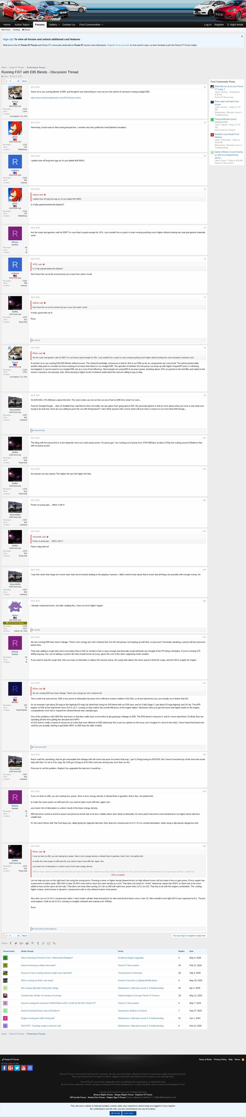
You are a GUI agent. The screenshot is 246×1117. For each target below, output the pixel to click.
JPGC (15, 137)
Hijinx (15, 615)
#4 (205, 189)
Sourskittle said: (39, 537)
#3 (205, 156)
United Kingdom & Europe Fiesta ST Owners (139, 995)
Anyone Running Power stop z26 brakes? (40, 1010)
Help (231, 1059)
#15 (204, 601)
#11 (204, 469)
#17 (204, 683)
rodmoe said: (38, 195)
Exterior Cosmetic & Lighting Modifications (137, 980)
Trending (16, 30)
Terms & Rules (205, 1059)
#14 (204, 570)
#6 (205, 259)
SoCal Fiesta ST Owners (225, 130)
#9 (205, 395)
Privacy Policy (220, 1059)
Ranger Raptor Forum (124, 1095)
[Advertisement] (123, 59)
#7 (205, 297)
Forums (40, 24)
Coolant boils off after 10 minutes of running (41, 995)
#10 (204, 438)
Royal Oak (23, 322)
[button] (31, 25)
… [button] (14, 81)
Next (24, 81)
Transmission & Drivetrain (130, 973)
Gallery (53, 24)
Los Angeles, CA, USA (18, 116)
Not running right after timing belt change (39, 988)
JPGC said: (37, 264)
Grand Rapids (21, 710)
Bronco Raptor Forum (103, 1095)
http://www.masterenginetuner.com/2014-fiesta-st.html (56, 97)
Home (7, 24)
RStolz (15, 242)
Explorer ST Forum (143, 1095)
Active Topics (22, 24)
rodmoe (15, 170)
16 (18, 81)
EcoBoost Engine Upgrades (131, 958)
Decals (27, 30)
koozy (5, 76)
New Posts (5, 30)
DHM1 (15, 311)
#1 (205, 87)
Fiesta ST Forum (11, 1059)
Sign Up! (8, 39)
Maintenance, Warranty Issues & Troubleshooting (141, 988)
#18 (204, 754)
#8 (205, 348)
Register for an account (118, 45)
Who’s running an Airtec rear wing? (37, 980)
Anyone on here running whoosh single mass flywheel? (46, 973)
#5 (205, 228)
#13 (204, 531)
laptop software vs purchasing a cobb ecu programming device (229, 155)
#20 (204, 846)
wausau (24, 183)
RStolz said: (38, 353)
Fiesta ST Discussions (128, 965)
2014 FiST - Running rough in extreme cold (41, 1026)
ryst (15, 697)
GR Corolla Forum (78, 1097)
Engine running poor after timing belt (37, 1018)
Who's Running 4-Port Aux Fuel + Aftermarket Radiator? (47, 958)
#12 (204, 500)
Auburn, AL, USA (20, 631)
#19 (204, 791)
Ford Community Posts (223, 81)
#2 (205, 123)
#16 (204, 637)
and (45, 929)
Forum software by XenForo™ (151, 1097)
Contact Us (68, 24)
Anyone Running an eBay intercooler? (38, 965)
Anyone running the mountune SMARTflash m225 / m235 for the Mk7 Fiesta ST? (58, 1003)
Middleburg (22, 149)
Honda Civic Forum (96, 1097)
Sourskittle (15, 410)
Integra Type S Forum (116, 1097)
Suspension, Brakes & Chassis (132, 1010)
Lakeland (23, 420)
